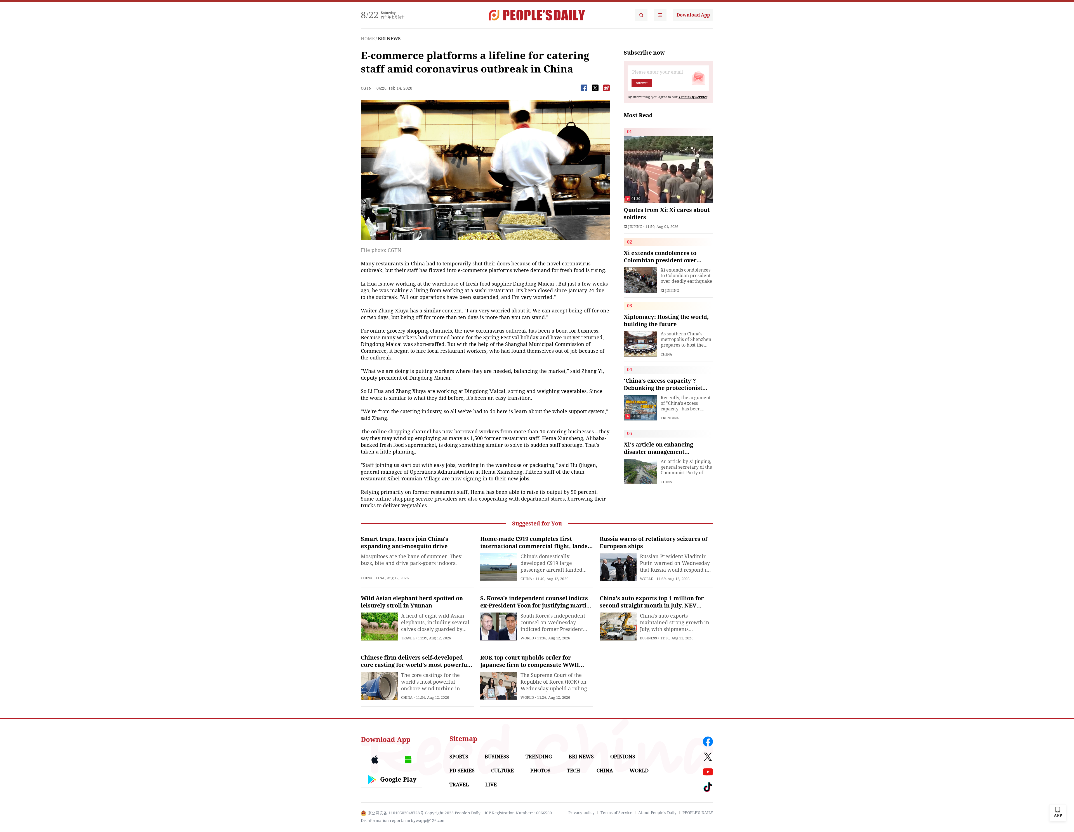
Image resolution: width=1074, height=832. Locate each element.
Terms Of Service (693, 97)
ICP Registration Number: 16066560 (518, 813)
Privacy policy (581, 812)
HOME (368, 38)
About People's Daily (657, 812)
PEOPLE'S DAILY (697, 812)
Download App (693, 15)
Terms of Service (616, 812)
